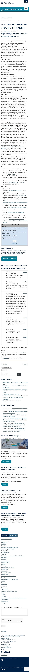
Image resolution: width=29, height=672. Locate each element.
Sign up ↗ (5, 484)
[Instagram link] (9, 652)
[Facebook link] (2, 652)
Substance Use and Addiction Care (9, 591)
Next (25, 364)
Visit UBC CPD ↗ (6, 461)
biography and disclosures (19, 40)
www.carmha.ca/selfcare (8, 126)
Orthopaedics (4, 571)
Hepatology (3, 559)
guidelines (23, 352)
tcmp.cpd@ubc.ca (8, 647)
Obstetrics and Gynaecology (7, 567)
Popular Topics (13, 535)
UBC (14, 174)
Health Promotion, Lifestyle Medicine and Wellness (12, 555)
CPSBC (9, 174)
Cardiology (3, 544)
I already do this (6, 238)
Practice (3, 581)
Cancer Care (4, 542)
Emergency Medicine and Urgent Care (10, 547)
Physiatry (3, 577)
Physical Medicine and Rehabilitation (9, 579)
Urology (3, 603)
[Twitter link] (5, 652)
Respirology (4, 586)
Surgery (3, 592)
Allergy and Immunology (6, 539)
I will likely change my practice (10, 235)
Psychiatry (3, 582)
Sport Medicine (4, 589)
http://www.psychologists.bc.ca (15, 190)
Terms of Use (14, 667)
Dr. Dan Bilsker (6, 31)
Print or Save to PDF (6, 367)
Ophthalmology (4, 569)
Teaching (3, 594)
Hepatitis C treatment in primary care (11, 394)
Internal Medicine (5, 562)
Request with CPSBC (13, 182)
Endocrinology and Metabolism (8, 549)
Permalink (25, 272)
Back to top (4, 655)
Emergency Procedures (5, 667)
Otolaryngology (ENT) (6, 572)
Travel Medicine (4, 599)
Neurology (3, 566)
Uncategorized (4, 601)
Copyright (20, 667)
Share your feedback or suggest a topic (11, 607)
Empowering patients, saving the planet (12, 400)
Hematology (4, 557)
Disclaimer (3, 631)
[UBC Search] (26, 1)
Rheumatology (4, 587)
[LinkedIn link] (7, 652)
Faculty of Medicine (5, 638)
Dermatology (4, 545)
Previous (5, 364)
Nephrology (4, 564)
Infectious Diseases (5, 560)
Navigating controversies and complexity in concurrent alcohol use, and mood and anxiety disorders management (15, 397)
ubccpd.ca (6, 358)
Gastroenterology (5, 552)
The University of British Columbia (10, 3)
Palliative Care (4, 574)
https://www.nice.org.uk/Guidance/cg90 (16, 212)
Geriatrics (3, 554)
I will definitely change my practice (11, 237)
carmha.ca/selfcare (21, 195)
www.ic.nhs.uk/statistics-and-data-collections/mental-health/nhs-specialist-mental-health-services (15, 220)
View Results (14, 243)
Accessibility (3, 669)
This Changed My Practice (6, 17)
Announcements (5, 540)
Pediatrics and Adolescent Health (8, 576)
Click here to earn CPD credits (9, 258)
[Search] (19, 374)
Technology (3, 596)
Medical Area (5, 535)
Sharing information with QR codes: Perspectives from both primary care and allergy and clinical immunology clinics (15, 391)
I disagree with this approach (9, 230)
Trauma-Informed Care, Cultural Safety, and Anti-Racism (14, 597)
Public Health (4, 584)
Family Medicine (5, 550)
